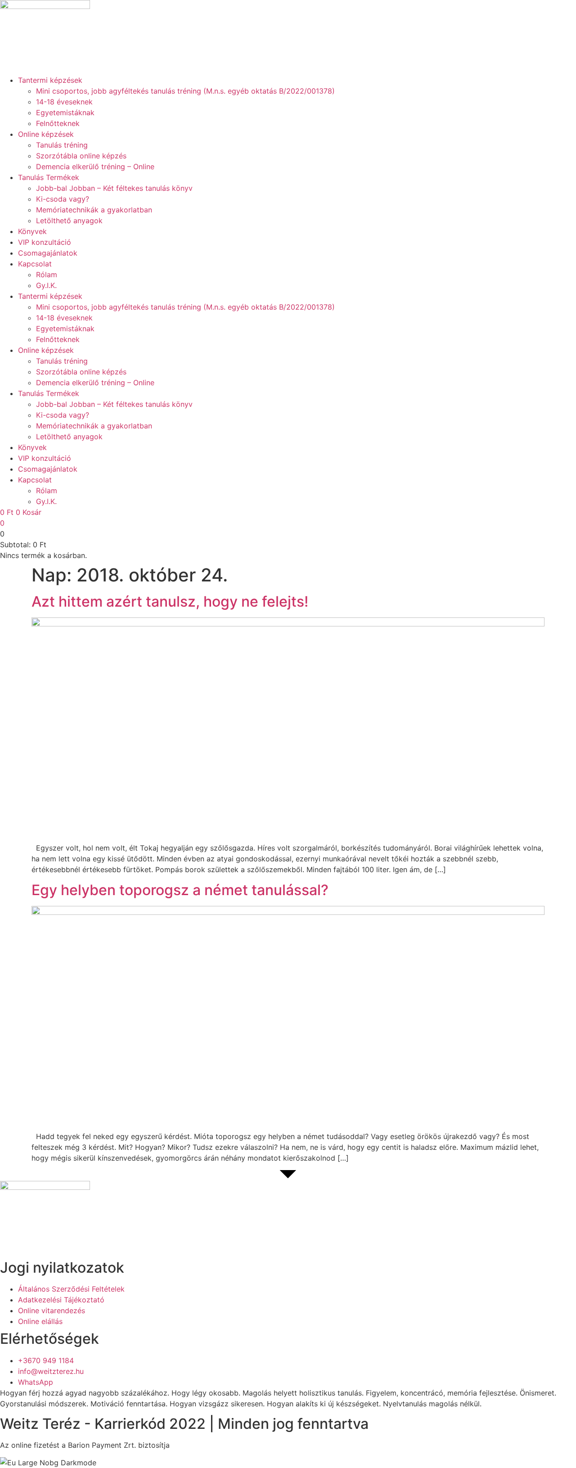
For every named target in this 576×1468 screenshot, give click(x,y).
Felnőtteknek (58, 123)
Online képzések (46, 134)
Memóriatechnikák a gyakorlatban (94, 209)
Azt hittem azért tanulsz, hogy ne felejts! (170, 601)
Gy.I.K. (46, 285)
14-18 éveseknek (64, 101)
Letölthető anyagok (69, 220)
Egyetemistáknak (65, 112)
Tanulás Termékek (48, 177)
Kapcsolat (35, 263)
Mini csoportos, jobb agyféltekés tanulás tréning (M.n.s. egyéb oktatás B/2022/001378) (185, 90)
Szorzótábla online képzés (81, 155)
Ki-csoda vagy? (62, 198)
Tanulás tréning (62, 144)
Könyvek (32, 231)
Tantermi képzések (50, 80)
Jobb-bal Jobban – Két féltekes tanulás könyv (114, 188)
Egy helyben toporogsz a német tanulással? (180, 890)
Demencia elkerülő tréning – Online (95, 166)
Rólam (46, 274)
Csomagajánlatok (47, 252)
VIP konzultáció (44, 242)
